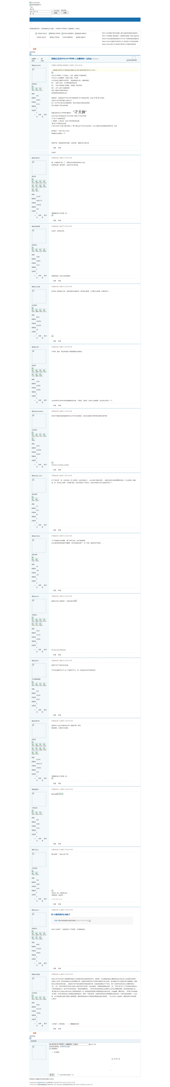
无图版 (37, 1079)
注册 (64, 13)
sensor (36, 596)
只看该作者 (54, 158)
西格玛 (36, 789)
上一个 (113, 1059)
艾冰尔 (36, 661)
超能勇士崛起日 (81, 37)
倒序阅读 (60, 65)
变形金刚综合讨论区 (47, 28)
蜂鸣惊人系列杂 (54, 37)
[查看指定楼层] (132, 60)
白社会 (87, 152)
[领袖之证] (55, 59)
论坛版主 (34, 305)
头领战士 (34, 615)
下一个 (118, 1059)
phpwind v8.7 (41, 1082)
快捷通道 (134, 27)
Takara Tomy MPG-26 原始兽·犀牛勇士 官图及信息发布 (119, 44)
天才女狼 (37, 287)
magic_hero (38, 476)
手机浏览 (42, 1079)
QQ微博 (65, 152)
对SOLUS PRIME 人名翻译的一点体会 (68, 28)
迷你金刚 (34, 494)
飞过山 (36, 850)
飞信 (90, 152)
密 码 (32, 14)
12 (59, 849)
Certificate (49, 1082)
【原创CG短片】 (41, 37)
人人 (73, 152)
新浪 (62, 152)
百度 (82, 152)
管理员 (34, 176)
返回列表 (32, 52)
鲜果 (84, 152)
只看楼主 (54, 65)
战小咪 (36, 347)
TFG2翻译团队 (36, 679)
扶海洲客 (37, 226)
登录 (55, 13)
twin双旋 (37, 974)
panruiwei (37, 65)
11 (59, 789)
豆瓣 (76, 152)
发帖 (31, 49)
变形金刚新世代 (34, 28)
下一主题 (130, 58)
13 (59, 910)
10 (59, 721)
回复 (34, 49)
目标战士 (34, 84)
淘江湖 (59, 152)
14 (59, 974)
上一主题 (127, 58)
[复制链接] (95, 59)
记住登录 (57, 10)
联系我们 (32, 1079)
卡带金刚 (34, 808)
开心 (70, 152)
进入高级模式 (53, 1048)
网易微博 (79, 152)
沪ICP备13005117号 (68, 1084)
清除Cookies (50, 1079)
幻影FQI (36, 158)
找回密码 (63, 10)
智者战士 (34, 928)
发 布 (52, 1075)
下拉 (31, 7)
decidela (37, 536)
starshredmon (38, 411)
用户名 (32, 9)
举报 (59, 148)
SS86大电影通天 (67, 37)
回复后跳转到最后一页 (66, 1075)
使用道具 (66, 65)
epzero (36, 910)
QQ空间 (68, 152)
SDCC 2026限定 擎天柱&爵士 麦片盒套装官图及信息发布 (120, 33)
